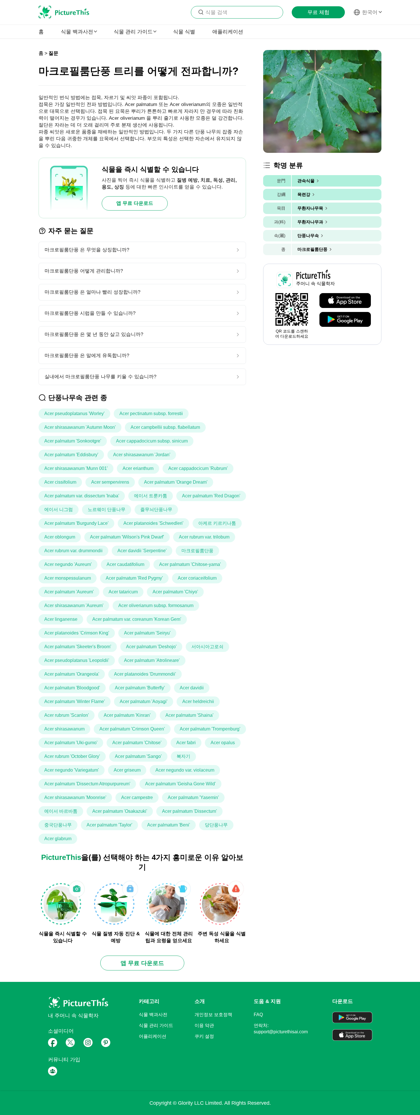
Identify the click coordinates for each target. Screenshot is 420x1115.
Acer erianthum (138, 468)
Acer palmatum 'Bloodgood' (72, 687)
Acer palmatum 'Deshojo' (151, 646)
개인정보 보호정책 (213, 1014)
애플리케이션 (227, 32)
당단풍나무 (216, 824)
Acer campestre (137, 797)
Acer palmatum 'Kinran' (127, 715)
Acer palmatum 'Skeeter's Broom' (77, 646)
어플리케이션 (152, 1036)
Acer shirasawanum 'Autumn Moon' (80, 427)
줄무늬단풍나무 (156, 509)
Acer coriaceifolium (197, 578)
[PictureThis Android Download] (345, 319)
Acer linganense (60, 619)
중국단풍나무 (58, 824)
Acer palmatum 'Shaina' (189, 715)
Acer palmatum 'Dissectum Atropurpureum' (87, 783)
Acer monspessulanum (67, 578)
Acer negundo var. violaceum (184, 770)
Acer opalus (223, 742)
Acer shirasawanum (64, 728)
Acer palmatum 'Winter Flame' (74, 701)
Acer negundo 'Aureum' (68, 564)
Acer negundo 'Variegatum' (71, 770)
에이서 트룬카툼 (150, 495)
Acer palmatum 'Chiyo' (175, 591)
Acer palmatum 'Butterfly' (140, 687)
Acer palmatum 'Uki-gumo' (70, 742)
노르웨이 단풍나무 (106, 509)
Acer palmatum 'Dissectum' (189, 811)
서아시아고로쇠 (207, 646)
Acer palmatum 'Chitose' (136, 742)
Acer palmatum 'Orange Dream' (175, 482)
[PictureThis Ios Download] (345, 301)
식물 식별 (184, 32)
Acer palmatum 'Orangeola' (71, 674)
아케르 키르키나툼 (217, 523)
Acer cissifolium (60, 482)
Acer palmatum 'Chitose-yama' (190, 564)
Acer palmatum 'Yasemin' (193, 797)
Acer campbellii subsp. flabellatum (165, 427)
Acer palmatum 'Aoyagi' (143, 701)
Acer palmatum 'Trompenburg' (210, 728)
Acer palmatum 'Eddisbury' (71, 454)
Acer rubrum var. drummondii (73, 550)
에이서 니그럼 (58, 509)
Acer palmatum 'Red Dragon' (211, 495)
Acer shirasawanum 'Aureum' (73, 605)
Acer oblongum (59, 537)
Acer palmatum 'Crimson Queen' (132, 728)
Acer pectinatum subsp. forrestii (151, 413)
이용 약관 (204, 1025)
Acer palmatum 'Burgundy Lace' (76, 523)
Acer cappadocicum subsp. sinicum (152, 441)
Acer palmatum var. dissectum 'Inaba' (81, 495)
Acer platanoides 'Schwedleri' (153, 523)
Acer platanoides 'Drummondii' (145, 674)
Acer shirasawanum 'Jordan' (141, 454)
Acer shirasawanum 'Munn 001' (76, 468)
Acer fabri (186, 742)
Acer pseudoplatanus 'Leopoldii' (76, 660)
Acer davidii (192, 687)
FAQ (258, 1014)
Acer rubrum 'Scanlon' (66, 715)
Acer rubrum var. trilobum (204, 537)
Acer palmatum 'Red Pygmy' (134, 578)
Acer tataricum (123, 591)
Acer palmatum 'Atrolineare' (152, 660)
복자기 (183, 756)
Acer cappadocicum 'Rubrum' (198, 468)
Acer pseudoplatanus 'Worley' (74, 413)
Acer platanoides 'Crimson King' (76, 632)
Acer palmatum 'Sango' (138, 756)
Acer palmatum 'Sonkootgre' (72, 441)
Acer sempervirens (110, 482)
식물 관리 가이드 (156, 1025)
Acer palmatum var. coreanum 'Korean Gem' (136, 619)
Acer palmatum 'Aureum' (69, 591)
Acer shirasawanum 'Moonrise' (75, 797)
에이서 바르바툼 (60, 811)
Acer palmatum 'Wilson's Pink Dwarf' (127, 537)
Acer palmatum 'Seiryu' (147, 632)
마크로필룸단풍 (197, 550)
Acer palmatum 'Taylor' (109, 824)
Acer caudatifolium (125, 564)
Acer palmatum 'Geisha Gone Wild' (180, 783)
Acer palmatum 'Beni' (168, 824)
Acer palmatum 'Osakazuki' (119, 811)
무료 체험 (318, 12)
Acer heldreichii (198, 701)
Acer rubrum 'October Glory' (72, 756)
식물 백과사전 (153, 1014)
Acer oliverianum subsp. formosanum (155, 605)
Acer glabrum (57, 838)
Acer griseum (127, 770)
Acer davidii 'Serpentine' (142, 550)
